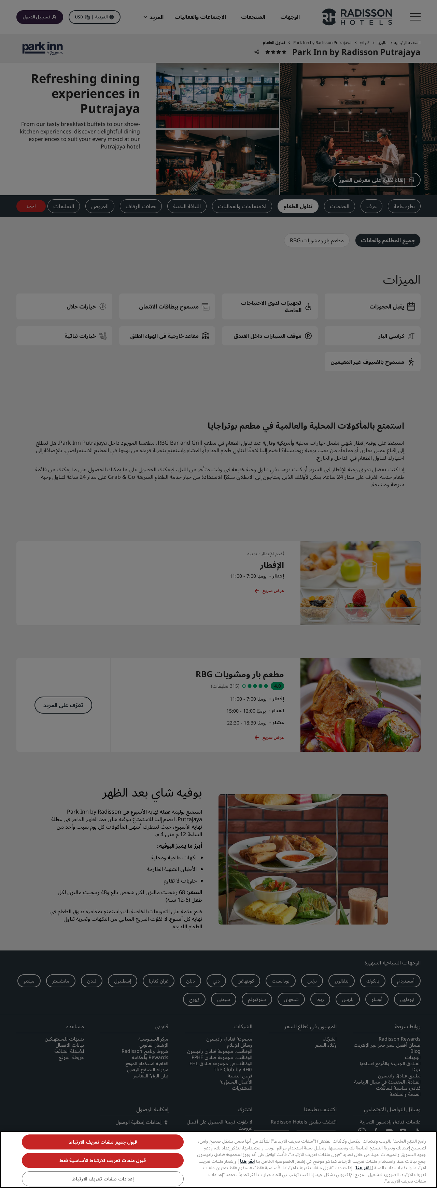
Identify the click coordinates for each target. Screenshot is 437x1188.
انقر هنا (364, 1167)
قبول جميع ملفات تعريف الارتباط (103, 1142)
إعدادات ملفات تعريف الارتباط (103, 1179)
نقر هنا (247, 1161)
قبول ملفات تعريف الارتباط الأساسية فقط (102, 1160)
